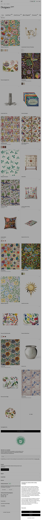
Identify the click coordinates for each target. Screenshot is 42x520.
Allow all (31, 511)
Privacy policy (23, 507)
